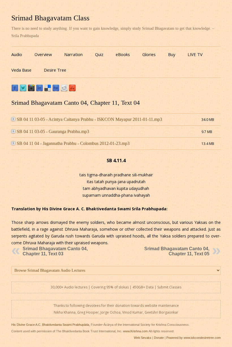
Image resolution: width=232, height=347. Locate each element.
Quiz (99, 54)
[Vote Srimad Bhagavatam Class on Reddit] (64, 90)
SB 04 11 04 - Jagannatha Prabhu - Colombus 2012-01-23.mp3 (73, 143)
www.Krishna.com (135, 331)
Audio (16, 54)
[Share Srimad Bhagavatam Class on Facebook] (14, 90)
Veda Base (21, 70)
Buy (171, 54)
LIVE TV (195, 54)
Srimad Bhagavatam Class (50, 18)
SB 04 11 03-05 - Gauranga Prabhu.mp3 (53, 131)
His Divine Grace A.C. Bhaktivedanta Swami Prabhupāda (50, 324)
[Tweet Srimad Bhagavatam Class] (23, 90)
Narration (73, 54)
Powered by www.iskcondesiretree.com (193, 337)
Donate (159, 337)
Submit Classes (169, 287)
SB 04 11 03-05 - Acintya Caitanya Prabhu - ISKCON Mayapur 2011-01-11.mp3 (89, 119)
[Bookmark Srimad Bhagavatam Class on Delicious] (47, 90)
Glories (149, 54)
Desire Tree (55, 70)
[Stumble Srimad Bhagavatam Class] (72, 90)
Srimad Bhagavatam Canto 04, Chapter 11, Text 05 (176, 251)
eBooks (123, 54)
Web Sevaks (142, 337)
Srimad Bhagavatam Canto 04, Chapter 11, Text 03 (55, 251)
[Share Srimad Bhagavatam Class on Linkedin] (39, 90)
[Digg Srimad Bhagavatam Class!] (55, 90)
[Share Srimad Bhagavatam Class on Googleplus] (31, 90)
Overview (43, 54)
